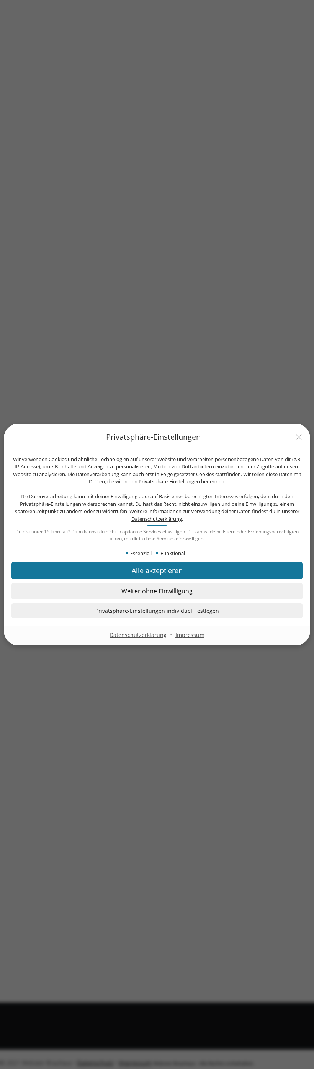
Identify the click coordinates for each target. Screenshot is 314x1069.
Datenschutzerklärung (156, 518)
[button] (157, 611)
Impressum (189, 634)
